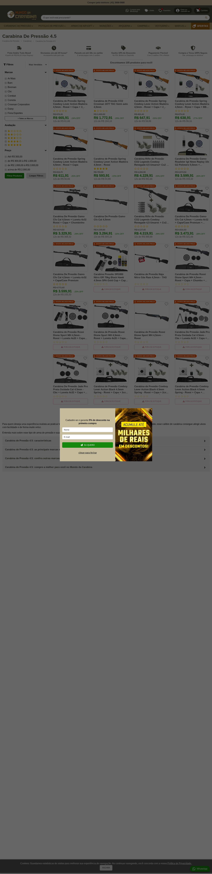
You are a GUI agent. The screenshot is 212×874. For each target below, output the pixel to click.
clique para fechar (87, 452)
